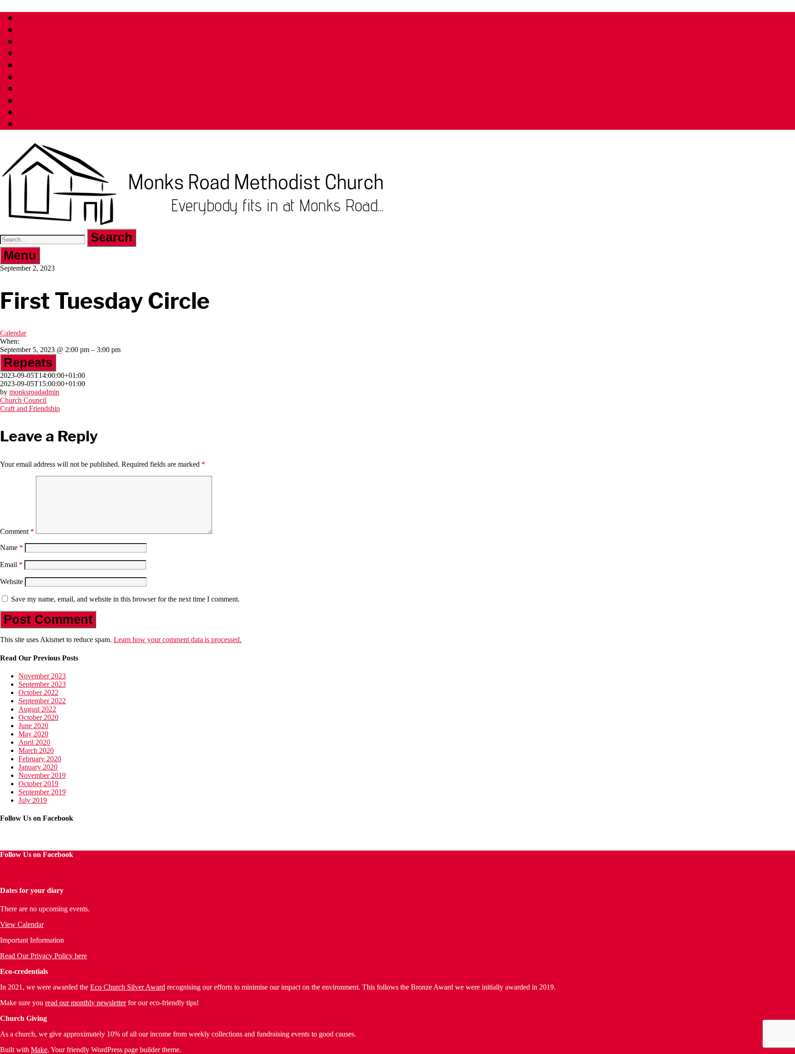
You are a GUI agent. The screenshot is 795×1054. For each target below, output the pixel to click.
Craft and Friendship (30, 408)
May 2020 (33, 734)
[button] (111, 238)
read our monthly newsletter (85, 1003)
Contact (37, 123)
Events (34, 52)
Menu (20, 255)
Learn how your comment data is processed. (178, 639)
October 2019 (38, 784)
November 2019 (42, 775)
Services (38, 29)
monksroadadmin (34, 392)
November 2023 (42, 676)
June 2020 (33, 726)
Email (11, 564)
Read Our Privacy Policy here (43, 956)
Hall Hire (41, 76)
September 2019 (42, 792)
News (32, 111)
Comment (17, 531)
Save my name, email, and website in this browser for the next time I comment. (125, 599)
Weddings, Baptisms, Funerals (91, 64)
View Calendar (22, 924)
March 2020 (36, 750)
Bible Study (46, 88)
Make (39, 1050)
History (36, 100)
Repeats (28, 362)
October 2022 (38, 692)
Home (33, 17)
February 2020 (39, 759)
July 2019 (32, 800)
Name (11, 547)
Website (11, 581)
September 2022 (42, 701)
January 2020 (38, 767)
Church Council (23, 400)
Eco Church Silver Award (127, 987)
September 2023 (42, 684)
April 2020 (34, 742)
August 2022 (37, 709)
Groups (36, 41)
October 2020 (38, 717)
